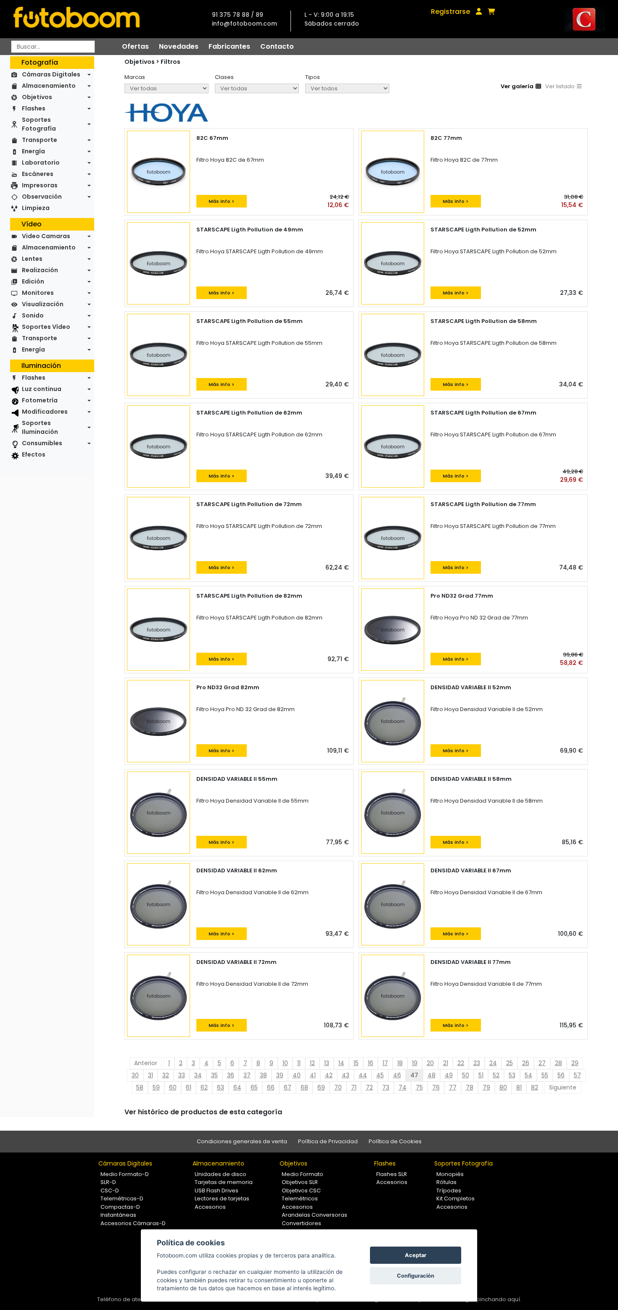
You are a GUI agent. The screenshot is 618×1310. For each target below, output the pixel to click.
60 (173, 1087)
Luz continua (41, 389)
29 (574, 1063)
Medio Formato (302, 1174)
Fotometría (40, 400)
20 (430, 1063)
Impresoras (40, 185)
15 (356, 1063)
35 (214, 1075)
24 (493, 1063)
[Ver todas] (166, 88)
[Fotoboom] (76, 19)
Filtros (170, 62)
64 (237, 1087)
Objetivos (37, 97)
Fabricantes (229, 46)
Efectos (33, 454)
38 (263, 1075)
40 (297, 1075)
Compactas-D (120, 1207)
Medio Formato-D (124, 1174)
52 (496, 1075)
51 (480, 1075)
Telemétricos (300, 1198)
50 (465, 1075)
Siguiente (562, 1087)
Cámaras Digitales (51, 74)
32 (165, 1075)
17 (385, 1063)
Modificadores (45, 411)
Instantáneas (118, 1215)
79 (486, 1087)
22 (460, 1063)
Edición (33, 281)
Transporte (39, 140)
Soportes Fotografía (39, 124)
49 (449, 1075)
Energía (33, 151)
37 (247, 1075)
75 (419, 1087)
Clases (224, 77)
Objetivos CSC (301, 1190)
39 (279, 1075)
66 (271, 1087)
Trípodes (448, 1190)
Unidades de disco (220, 1174)
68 (304, 1087)
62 (204, 1087)
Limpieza (36, 208)
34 (198, 1075)
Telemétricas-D (121, 1198)
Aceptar (415, 1255)
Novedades (178, 46)
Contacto (277, 46)
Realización (40, 270)
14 (341, 1063)
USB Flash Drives (216, 1190)
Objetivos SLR (300, 1182)
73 (385, 1087)
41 (313, 1075)
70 (338, 1087)
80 (503, 1087)
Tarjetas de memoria (224, 1182)
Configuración (415, 1276)
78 (469, 1087)
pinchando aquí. (498, 1299)
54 (528, 1075)
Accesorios (210, 1207)
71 (354, 1087)
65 (254, 1087)
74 (403, 1087)
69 (321, 1087)
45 (380, 1075)
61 (188, 1087)
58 (139, 1087)
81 (519, 1087)
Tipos (312, 77)
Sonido (33, 315)
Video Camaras (46, 236)
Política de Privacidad (328, 1141)
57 (577, 1075)
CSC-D (109, 1190)
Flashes (33, 108)
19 (414, 1063)
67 (287, 1087)
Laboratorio (41, 162)
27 (542, 1063)
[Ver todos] (347, 88)
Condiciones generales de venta (242, 1141)
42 (329, 1075)
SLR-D (108, 1182)
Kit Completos (455, 1198)
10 (285, 1063)
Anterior (145, 1063)
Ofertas (135, 46)
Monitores (38, 293)
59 (156, 1087)
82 (534, 1087)
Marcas (134, 77)
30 (135, 1075)
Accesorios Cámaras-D (133, 1223)
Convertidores (301, 1223)
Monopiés (450, 1174)
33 (181, 1075)
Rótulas (446, 1182)
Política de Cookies (395, 1141)
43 (345, 1075)
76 (436, 1087)
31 (150, 1075)
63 (220, 1087)
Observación (42, 196)
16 (370, 1063)
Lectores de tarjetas (222, 1198)
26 (525, 1063)
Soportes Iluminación (40, 427)
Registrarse (450, 11)
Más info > (221, 201)
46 (397, 1075)
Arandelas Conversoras (314, 1215)
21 (445, 1063)
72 (369, 1087)
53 (512, 1075)
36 (230, 1075)
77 (453, 1087)
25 (509, 1063)
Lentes (32, 259)
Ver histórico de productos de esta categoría (203, 1112)
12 (312, 1063)
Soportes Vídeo (46, 327)
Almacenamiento (49, 85)
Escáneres (37, 174)
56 (561, 1075)
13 (326, 1063)
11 (299, 1063)
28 (558, 1063)
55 (544, 1075)
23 (476, 1063)
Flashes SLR (391, 1174)
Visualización (42, 304)
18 (400, 1063)
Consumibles (42, 443)
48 (432, 1075)
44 (363, 1075)
